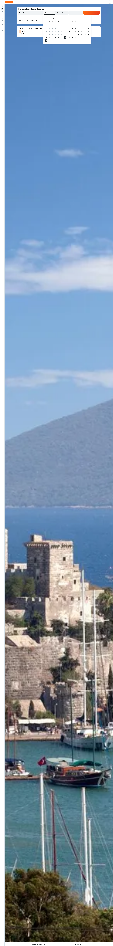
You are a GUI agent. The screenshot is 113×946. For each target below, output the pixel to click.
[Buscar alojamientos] (2, 8)
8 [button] (72, 28)
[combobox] (31, 13)
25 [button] (49, 37)
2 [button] (75, 25)
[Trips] (2, 24)
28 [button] (58, 37)
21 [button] (58, 34)
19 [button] (52, 34)
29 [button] (61, 37)
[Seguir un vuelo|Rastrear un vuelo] (2, 18)
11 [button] (49, 31)
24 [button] (46, 37)
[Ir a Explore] (2, 15)
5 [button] (52, 28)
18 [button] (49, 34)
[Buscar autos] (2, 11)
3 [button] (78, 25)
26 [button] (52, 37)
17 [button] (46, 34)
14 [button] (58, 31)
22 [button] (61, 34)
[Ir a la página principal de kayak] (9, 2)
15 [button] (61, 31)
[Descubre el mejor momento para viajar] (2, 20)
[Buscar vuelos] (2, 6)
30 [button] (65, 37)
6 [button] (55, 28)
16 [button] (64, 31)
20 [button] (55, 34)
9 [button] (75, 28)
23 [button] (65, 34)
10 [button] (46, 31)
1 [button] (72, 25)
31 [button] (46, 40)
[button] (2, 2)
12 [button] (52, 31)
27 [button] (55, 37)
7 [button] (58, 28)
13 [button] (55, 31)
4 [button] (49, 28)
